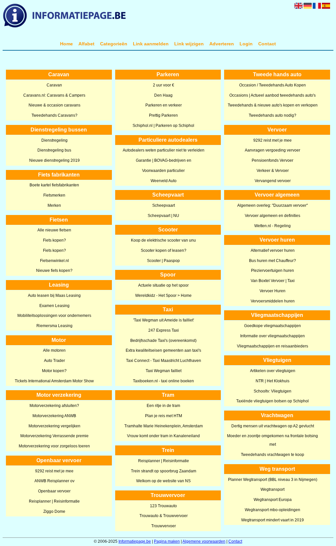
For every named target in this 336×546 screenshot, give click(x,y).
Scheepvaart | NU (163, 215)
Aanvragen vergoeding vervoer (272, 150)
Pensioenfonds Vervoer (272, 160)
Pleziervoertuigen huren (272, 270)
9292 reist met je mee (54, 471)
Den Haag (163, 95)
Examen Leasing (54, 305)
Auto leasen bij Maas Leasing (54, 295)
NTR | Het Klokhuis (272, 381)
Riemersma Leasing (54, 325)
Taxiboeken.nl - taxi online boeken (163, 381)
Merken (54, 205)
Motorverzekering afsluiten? (54, 405)
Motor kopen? (54, 370)
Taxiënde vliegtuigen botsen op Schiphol (272, 401)
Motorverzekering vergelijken (54, 426)
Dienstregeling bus (54, 150)
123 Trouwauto (163, 506)
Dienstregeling (54, 140)
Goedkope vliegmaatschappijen (272, 325)
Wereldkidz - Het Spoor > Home (163, 295)
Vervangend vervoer (273, 180)
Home (66, 43)
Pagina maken (167, 541)
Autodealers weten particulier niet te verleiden (163, 150)
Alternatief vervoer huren (273, 250)
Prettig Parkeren (163, 115)
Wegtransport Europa (273, 499)
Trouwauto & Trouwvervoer (163, 515)
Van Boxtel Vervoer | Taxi (273, 280)
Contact (267, 43)
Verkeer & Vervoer (273, 170)
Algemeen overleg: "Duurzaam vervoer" (272, 205)
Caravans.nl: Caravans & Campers (54, 95)
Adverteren (221, 43)
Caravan (54, 85)
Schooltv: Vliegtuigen (272, 391)
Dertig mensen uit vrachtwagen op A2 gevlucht (272, 426)
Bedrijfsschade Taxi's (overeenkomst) (163, 340)
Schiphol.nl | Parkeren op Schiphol (163, 125)
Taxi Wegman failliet (163, 370)
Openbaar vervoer (54, 491)
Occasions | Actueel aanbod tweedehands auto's (272, 95)
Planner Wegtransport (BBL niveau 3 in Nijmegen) (272, 479)
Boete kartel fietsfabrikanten (54, 185)
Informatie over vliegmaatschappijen (272, 336)
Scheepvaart (163, 205)
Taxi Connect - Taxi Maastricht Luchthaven (163, 360)
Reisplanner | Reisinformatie (54, 501)
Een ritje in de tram (163, 405)
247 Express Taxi (163, 330)
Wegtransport (272, 489)
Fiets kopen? (54, 240)
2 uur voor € (163, 85)
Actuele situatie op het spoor (163, 285)
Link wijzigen (189, 43)
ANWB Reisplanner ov (54, 481)
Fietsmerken (54, 195)
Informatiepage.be (134, 541)
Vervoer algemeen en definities (272, 215)
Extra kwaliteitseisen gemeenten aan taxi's (163, 350)
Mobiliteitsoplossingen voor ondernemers (54, 315)
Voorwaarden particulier (163, 170)
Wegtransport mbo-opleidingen (272, 510)
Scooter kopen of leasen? (163, 250)
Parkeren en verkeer (163, 105)
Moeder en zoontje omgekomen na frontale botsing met (272, 440)
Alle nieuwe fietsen (54, 230)
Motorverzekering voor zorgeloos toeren (54, 446)
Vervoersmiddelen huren (273, 301)
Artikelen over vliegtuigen (272, 370)
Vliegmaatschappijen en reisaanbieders (272, 346)
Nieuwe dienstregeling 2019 (54, 160)
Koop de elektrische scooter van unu (163, 240)
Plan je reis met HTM (163, 416)
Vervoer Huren (272, 291)
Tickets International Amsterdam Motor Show (54, 381)
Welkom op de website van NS (163, 481)
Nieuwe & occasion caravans (54, 105)
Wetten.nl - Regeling (272, 226)
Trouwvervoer (163, 526)
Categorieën (113, 43)
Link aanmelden (151, 43)
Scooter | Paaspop (163, 260)
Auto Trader (54, 360)
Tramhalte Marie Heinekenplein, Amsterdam (163, 426)
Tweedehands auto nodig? (272, 115)
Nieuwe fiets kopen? (54, 270)
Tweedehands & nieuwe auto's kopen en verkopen (273, 105)
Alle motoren (54, 350)
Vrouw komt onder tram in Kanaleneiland (163, 436)
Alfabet (86, 43)
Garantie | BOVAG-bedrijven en (163, 160)
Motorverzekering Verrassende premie (54, 436)
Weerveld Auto (164, 180)
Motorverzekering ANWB (54, 416)
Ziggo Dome (54, 511)
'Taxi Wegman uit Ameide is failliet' (163, 320)
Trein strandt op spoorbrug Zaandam (163, 471)
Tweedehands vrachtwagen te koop (272, 454)
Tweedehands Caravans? (54, 115)
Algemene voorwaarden (203, 541)
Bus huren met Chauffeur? (272, 260)
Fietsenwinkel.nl (54, 260)
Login (246, 43)
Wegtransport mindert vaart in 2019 (272, 520)
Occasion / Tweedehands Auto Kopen (272, 85)
